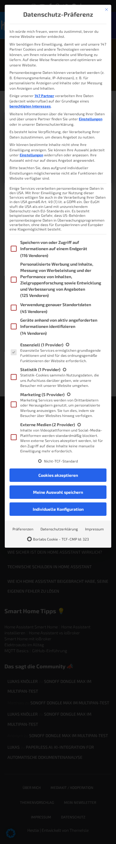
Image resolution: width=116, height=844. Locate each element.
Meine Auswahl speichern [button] (58, 492)
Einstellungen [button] (90, 119)
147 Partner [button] (44, 96)
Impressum (94, 529)
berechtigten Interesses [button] (30, 106)
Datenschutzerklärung (59, 529)
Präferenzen (22, 529)
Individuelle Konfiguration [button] (58, 509)
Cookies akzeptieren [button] (58, 475)
